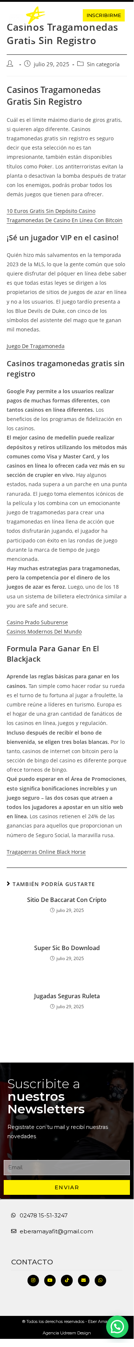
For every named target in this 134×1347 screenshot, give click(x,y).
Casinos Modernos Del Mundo (44, 631)
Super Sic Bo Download (67, 948)
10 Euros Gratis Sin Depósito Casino (51, 210)
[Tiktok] (66, 1280)
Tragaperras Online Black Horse (46, 851)
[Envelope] (83, 1280)
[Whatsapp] (100, 1280)
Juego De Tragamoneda (36, 346)
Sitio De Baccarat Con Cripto (67, 900)
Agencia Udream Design (67, 1333)
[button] (64, 15)
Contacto (32, 1262)
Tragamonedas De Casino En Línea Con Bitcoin (64, 220)
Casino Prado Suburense (37, 622)
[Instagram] (33, 1280)
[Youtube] (50, 1280)
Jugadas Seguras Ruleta (67, 996)
